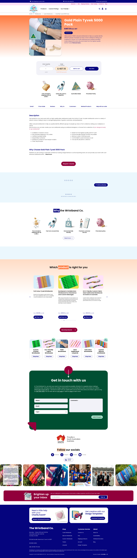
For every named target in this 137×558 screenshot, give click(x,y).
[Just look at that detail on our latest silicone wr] (34, 475)
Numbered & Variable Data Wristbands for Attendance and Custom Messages (67, 292)
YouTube (84, 454)
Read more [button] (49, 154)
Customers (72, 106)
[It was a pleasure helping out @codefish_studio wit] (103, 475)
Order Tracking (94, 4)
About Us (73, 4)
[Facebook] (52, 454)
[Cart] (106, 8)
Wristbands (38, 14)
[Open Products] (46, 9)
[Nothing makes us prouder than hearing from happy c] (11, 475)
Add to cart (76, 68)
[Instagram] (61, 454)
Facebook (57, 454)
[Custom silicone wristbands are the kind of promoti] (126, 475)
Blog (106, 4)
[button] (99, 8)
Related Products (86, 106)
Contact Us (101, 4)
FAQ (79, 4)
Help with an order (101, 106)
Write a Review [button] (101, 185)
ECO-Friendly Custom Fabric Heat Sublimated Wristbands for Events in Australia (92, 292)
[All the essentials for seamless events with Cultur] (57, 475)
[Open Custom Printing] (58, 9)
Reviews (52, 106)
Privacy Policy (57, 554)
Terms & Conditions (50, 554)
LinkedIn (75, 454)
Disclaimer (62, 554)
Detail (31, 106)
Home (30, 14)
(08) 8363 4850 (40, 391)
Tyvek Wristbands (48, 14)
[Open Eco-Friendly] (68, 9)
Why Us (62, 106)
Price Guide (41, 106)
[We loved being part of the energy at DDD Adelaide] (80, 475)
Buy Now (91, 68)
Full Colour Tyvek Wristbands (43, 291)
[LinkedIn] (71, 454)
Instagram (66, 454)
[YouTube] (79, 454)
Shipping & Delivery (85, 4)
